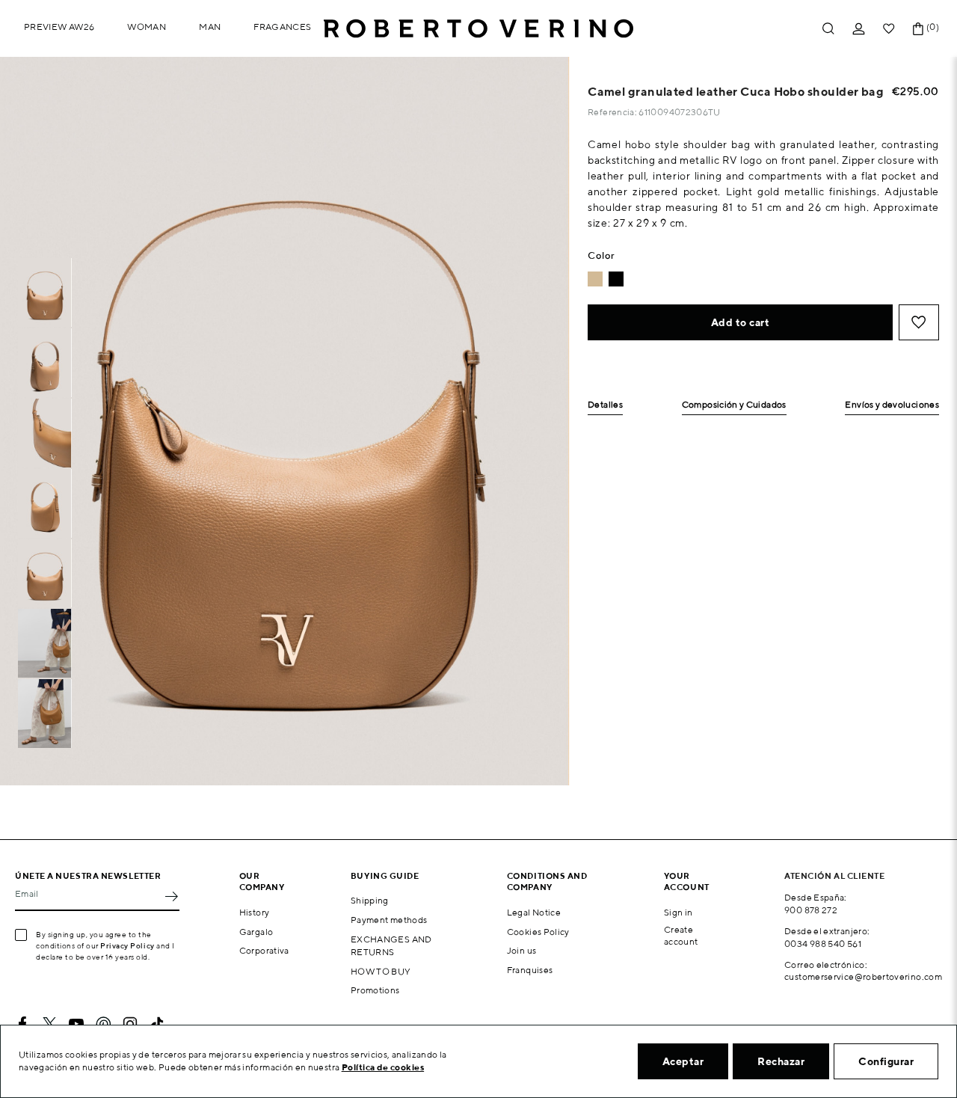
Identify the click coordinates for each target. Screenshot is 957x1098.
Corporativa (264, 950)
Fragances (282, 26)
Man (210, 26)
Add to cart (740, 322)
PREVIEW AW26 (59, 26)
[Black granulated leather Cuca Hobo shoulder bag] (616, 279)
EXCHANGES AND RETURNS (391, 945)
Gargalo (256, 931)
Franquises (530, 969)
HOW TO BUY (381, 971)
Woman (146, 26)
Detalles (605, 405)
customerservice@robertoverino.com (863, 976)
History (254, 912)
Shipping (370, 900)
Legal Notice (534, 912)
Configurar (886, 1061)
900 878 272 (810, 909)
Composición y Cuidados (734, 405)
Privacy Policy (127, 945)
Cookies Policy (538, 931)
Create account (681, 936)
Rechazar (780, 1061)
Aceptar (683, 1061)
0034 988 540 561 (822, 943)
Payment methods (389, 919)
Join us (522, 950)
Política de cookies (383, 1067)
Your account (687, 881)
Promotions (375, 990)
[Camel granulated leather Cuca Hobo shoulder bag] (595, 279)
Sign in (678, 912)
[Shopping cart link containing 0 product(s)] (918, 28)
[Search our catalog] (828, 28)
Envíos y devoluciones (892, 405)
